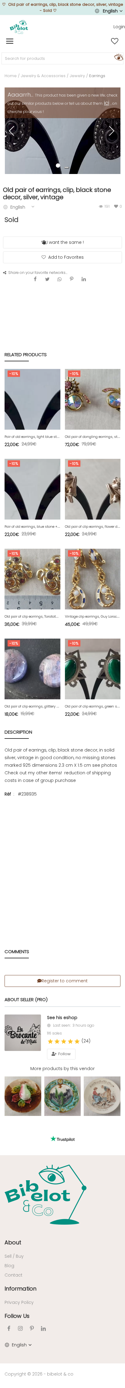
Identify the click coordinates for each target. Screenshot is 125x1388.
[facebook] (9, 1328)
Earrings (97, 76)
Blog (9, 1266)
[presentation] (12, 131)
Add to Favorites (66, 257)
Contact (13, 1275)
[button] (66, 168)
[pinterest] (32, 1328)
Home (11, 76)
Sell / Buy (14, 1256)
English (110, 11)
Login (119, 27)
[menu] (9, 41)
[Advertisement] (62, 866)
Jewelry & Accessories (43, 76)
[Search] (117, 56)
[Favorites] (114, 41)
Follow (64, 1054)
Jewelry (77, 76)
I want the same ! (65, 242)
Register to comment (65, 981)
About (13, 1242)
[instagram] (20, 1328)
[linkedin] (43, 1328)
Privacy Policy (19, 1302)
